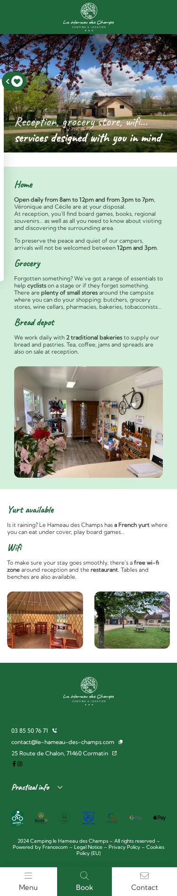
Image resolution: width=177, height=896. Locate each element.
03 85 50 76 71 (29, 730)
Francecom (55, 847)
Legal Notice (88, 847)
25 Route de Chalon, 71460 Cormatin (59, 753)
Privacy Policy (124, 847)
